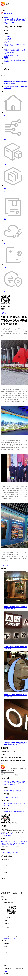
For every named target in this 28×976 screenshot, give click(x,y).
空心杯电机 (12, 844)
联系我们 (6, 63)
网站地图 (8, 835)
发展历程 (15, 60)
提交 (16, 775)
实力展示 (20, 60)
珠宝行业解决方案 (8, 19)
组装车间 (13, 50)
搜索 (2, 72)
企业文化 (10, 60)
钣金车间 (6, 49)
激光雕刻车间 (19, 50)
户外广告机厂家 (23, 841)
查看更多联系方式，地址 (10, 938)
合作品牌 (7, 61)
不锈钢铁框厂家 (5, 844)
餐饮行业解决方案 (14, 20)
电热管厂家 (7, 843)
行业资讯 (10, 55)
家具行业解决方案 (18, 19)
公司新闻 (6, 55)
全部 (2, 78)
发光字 (5, 791)
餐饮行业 (20, 44)
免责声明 (3, 835)
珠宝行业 (6, 44)
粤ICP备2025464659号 (6, 833)
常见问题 (15, 55)
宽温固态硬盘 (23, 843)
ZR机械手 (3, 841)
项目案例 (6, 42)
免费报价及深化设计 (8, 13)
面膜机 (2, 843)
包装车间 (7, 52)
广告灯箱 (9, 791)
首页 (5, 16)
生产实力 (6, 47)
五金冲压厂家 (9, 841)
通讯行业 (7, 46)
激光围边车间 (16, 49)
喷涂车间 (10, 49)
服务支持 (6, 57)
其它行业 (12, 46)
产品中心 (6, 23)
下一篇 (6, 565)
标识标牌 (14, 791)
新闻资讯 (6, 53)
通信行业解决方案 (11, 22)
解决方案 (6, 17)
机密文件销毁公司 (15, 843)
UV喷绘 (19, 791)
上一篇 (2, 565)
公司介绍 (6, 60)
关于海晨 (6, 58)
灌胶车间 (8, 50)
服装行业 (15, 44)
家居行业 (10, 44)
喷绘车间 (12, 52)
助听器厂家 (16, 841)
